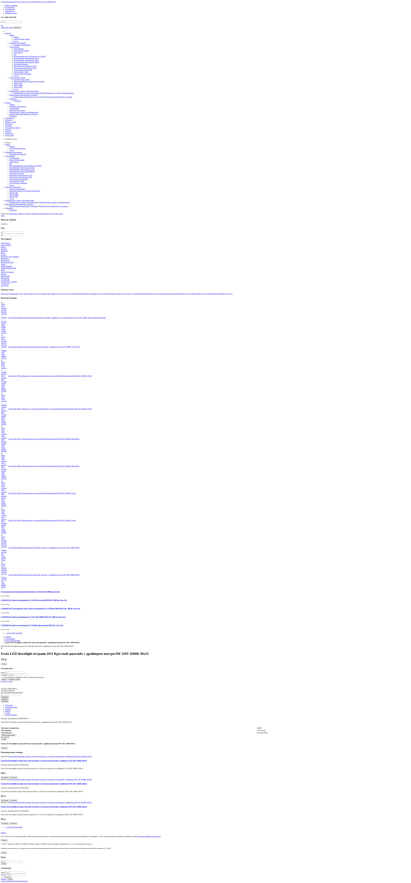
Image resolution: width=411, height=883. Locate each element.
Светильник (5, 280)
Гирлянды (13, 99)
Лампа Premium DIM (8, 268)
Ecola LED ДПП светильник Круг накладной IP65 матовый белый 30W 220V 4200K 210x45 (42, 520)
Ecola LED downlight (21, 51)
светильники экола (16, 294)
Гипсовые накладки (21, 64)
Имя (2, 673)
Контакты (8, 124)
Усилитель (4, 285)
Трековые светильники (17, 43)
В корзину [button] (5, 697)
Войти (10, 879)
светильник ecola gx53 (224, 294)
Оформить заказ (11, 13)
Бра (15, 54)
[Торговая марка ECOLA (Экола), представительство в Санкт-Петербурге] (28, 2)
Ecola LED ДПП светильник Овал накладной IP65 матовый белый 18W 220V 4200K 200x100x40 (43, 466)
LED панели (18, 52)
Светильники (14, 47)
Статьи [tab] (7, 713)
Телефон (4, 675)
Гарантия (8, 120)
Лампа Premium (6, 266)
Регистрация (9, 7)
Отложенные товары (12, 128)
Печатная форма (11, 715)
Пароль (3, 875)
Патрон (3, 274)
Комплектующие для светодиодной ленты (29, 81)
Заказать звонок (14, 679)
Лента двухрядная (7, 272)
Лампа (3, 264)
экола (7, 294)
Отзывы (8, 131)
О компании (9, 118)
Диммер (4, 249)
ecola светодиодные (81, 294)
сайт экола (37, 294)
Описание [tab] (9, 705)
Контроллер (5, 260)
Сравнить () (10, 11)
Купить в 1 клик (7, 681)
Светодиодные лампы (22, 39)
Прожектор (5, 278)
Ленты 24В (18, 87)
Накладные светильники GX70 (25, 68)
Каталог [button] (8, 103)
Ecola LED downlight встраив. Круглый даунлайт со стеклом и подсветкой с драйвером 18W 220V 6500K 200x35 (44, 807)
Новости (8, 130)
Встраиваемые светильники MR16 (26, 62)
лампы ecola (55, 294)
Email (3, 872)
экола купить (28, 294)
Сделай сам (5, 283)
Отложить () (10, 9)
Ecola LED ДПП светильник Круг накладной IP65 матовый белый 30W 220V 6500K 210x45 (42, 493)
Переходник (5, 276)
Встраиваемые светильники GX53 (26, 58)
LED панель (5, 243)
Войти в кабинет (11, 5)
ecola (2, 294)
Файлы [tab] (7, 711)
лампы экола (46, 294)
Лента (3, 270)
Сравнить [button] (5, 699)
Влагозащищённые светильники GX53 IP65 (30, 56)
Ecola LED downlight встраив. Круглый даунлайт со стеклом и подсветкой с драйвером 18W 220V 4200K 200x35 (44, 784)
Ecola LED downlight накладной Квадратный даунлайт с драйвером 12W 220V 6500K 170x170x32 (44, 347)
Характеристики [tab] (11, 707)
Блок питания (6, 245)
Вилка (3, 247)
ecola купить (120, 294)
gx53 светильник (109, 294)
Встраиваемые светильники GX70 (26, 60)
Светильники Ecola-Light (23, 70)
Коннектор (5, 258)
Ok (2, 25)
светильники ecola (96, 294)
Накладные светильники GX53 (25, 66)
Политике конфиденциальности (149, 836)
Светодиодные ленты (17, 78)
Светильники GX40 (21, 72)
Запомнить (7, 877)
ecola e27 (128, 294)
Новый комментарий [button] (8, 735)
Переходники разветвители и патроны (23, 95)
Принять (4, 840)
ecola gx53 (64, 294)
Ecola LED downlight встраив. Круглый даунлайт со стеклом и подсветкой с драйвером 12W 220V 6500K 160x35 (44, 761)
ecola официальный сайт (196, 294)
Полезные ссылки (37, 214)
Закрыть (4, 679)
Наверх (3, 833)
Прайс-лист (9, 133)
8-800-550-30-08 (7, 27)
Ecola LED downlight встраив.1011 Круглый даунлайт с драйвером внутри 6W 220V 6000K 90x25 (44, 575)
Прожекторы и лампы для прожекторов (23, 91)
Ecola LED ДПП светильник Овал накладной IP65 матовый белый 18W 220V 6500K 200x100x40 (43, 439)
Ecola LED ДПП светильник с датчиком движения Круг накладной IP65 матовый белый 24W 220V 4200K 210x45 (50, 409)
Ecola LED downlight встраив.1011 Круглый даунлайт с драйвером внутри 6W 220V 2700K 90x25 (44, 548)
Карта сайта (9, 135)
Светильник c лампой (9, 282)
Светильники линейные (22, 74)
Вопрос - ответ (10, 122)
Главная (8, 637)
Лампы (12, 35)
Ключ (3, 253)
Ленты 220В (18, 85)
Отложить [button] (5, 701)
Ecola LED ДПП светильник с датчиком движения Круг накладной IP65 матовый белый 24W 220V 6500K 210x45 (50, 376)
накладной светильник (178, 294)
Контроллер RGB (7, 262)
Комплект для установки (10, 257)
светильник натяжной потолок (143, 294)
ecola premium (211, 294)
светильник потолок (162, 294)
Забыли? (4, 879)
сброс (3, 216)
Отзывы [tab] (8, 709)
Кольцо (3, 255)
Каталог (8, 33)
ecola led (71, 294)
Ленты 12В (18, 83)
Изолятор (4, 251)
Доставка (8, 126)
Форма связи (58, 214)
